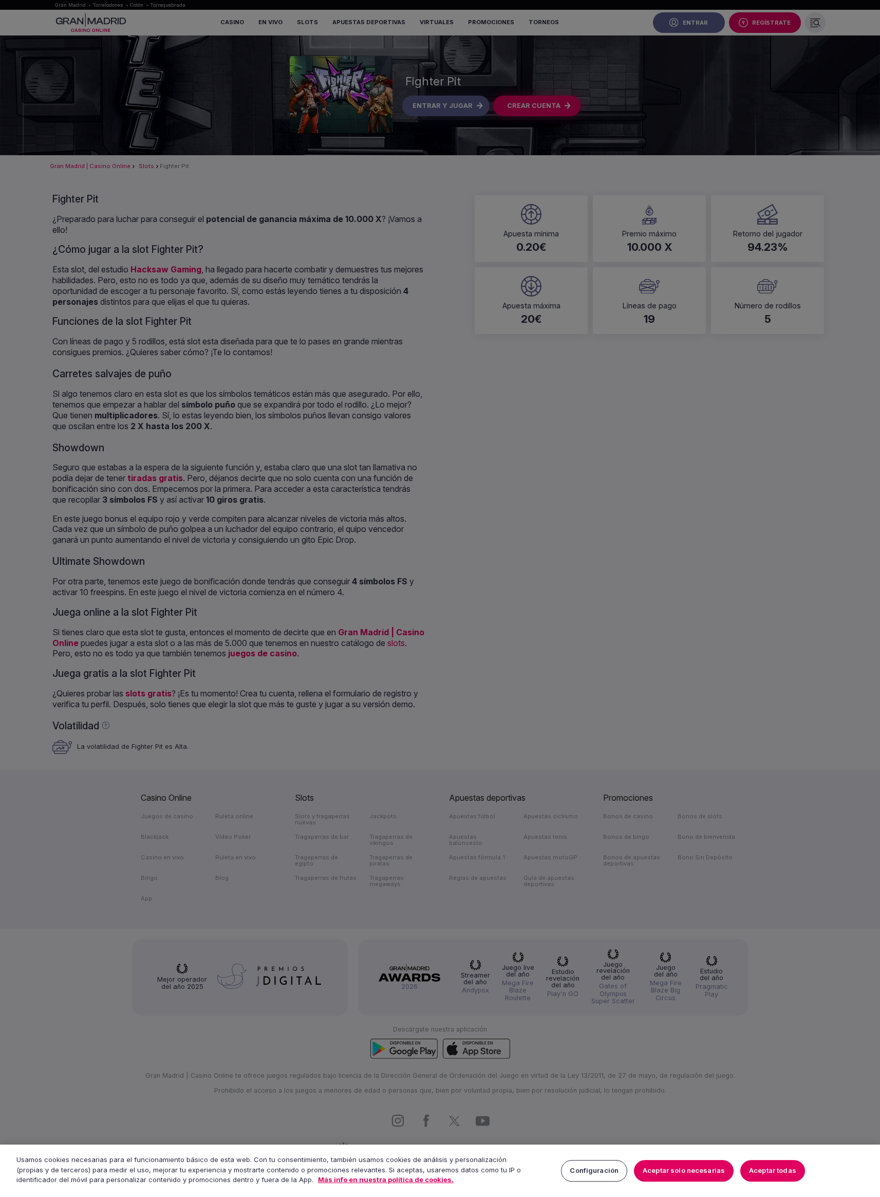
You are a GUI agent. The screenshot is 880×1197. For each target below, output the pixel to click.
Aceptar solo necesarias (684, 1170)
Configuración (594, 1170)
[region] (440, 1171)
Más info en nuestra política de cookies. (386, 1179)
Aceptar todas (772, 1170)
